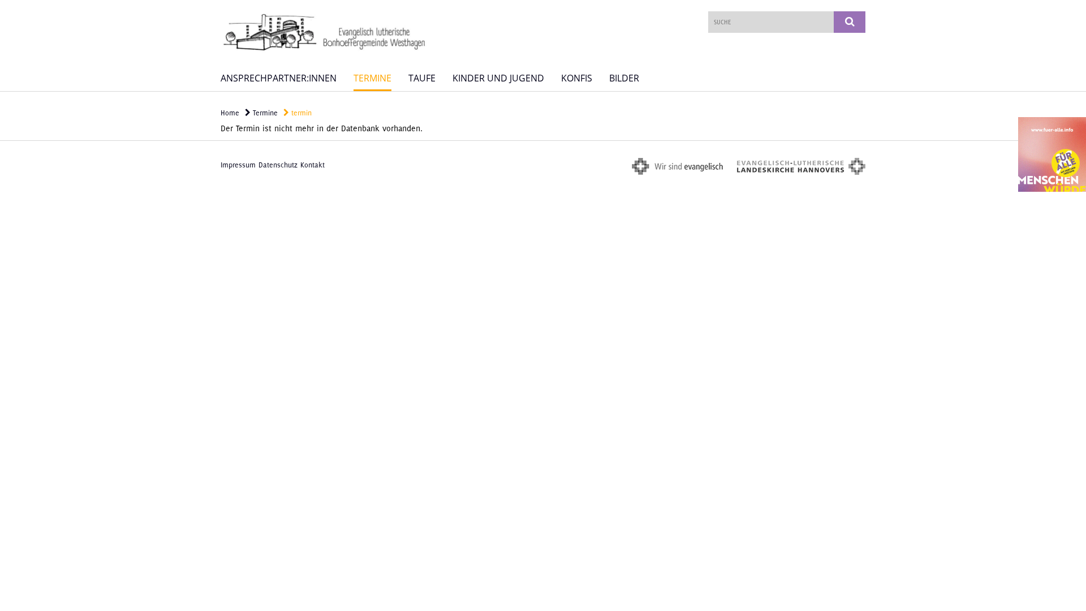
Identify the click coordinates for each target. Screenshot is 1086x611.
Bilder (624, 78)
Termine (372, 78)
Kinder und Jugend (498, 78)
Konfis (576, 78)
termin (300, 113)
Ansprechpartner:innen (279, 78)
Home (230, 113)
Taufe (422, 78)
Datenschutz (278, 165)
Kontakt (312, 165)
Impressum (238, 165)
